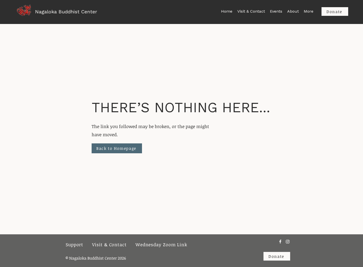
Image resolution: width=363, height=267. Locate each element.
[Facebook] (280, 241)
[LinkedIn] (287, 241)
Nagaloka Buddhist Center (66, 12)
